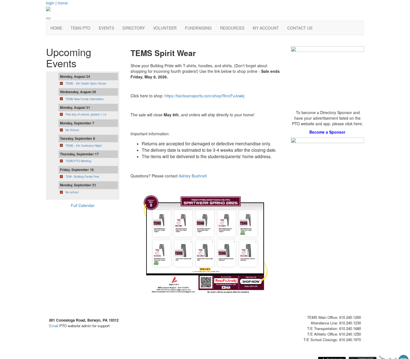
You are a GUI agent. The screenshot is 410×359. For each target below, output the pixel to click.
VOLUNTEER (165, 28)
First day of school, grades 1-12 (86, 114)
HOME (56, 28)
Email (53, 325)
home (63, 3)
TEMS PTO (80, 28)
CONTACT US (299, 28)
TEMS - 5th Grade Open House (86, 83)
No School (72, 130)
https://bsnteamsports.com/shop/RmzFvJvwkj (204, 95)
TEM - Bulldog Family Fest (82, 177)
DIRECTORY (133, 28)
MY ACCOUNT (266, 28)
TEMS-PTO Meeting (78, 161)
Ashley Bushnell (193, 176)
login (50, 3)
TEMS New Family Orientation (85, 99)
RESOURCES (232, 28)
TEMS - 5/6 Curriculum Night (84, 146)
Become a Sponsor (327, 132)
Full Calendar (83, 205)
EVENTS (106, 28)
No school (72, 192)
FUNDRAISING (198, 28)
